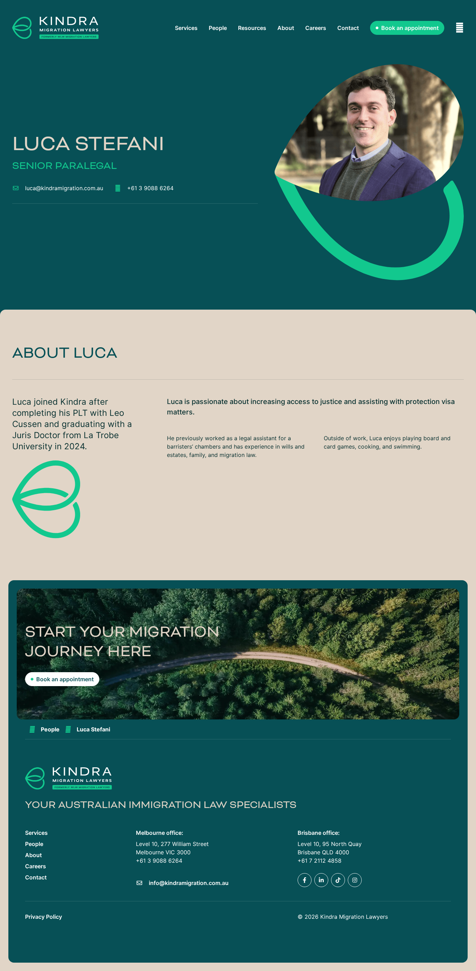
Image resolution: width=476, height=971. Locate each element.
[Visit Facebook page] (305, 880)
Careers (315, 27)
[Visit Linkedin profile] (321, 880)
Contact (348, 27)
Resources (252, 27)
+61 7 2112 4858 (319, 860)
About (285, 27)
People (218, 27)
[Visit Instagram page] (355, 880)
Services (186, 27)
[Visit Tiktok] (338, 880)
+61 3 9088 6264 (159, 860)
